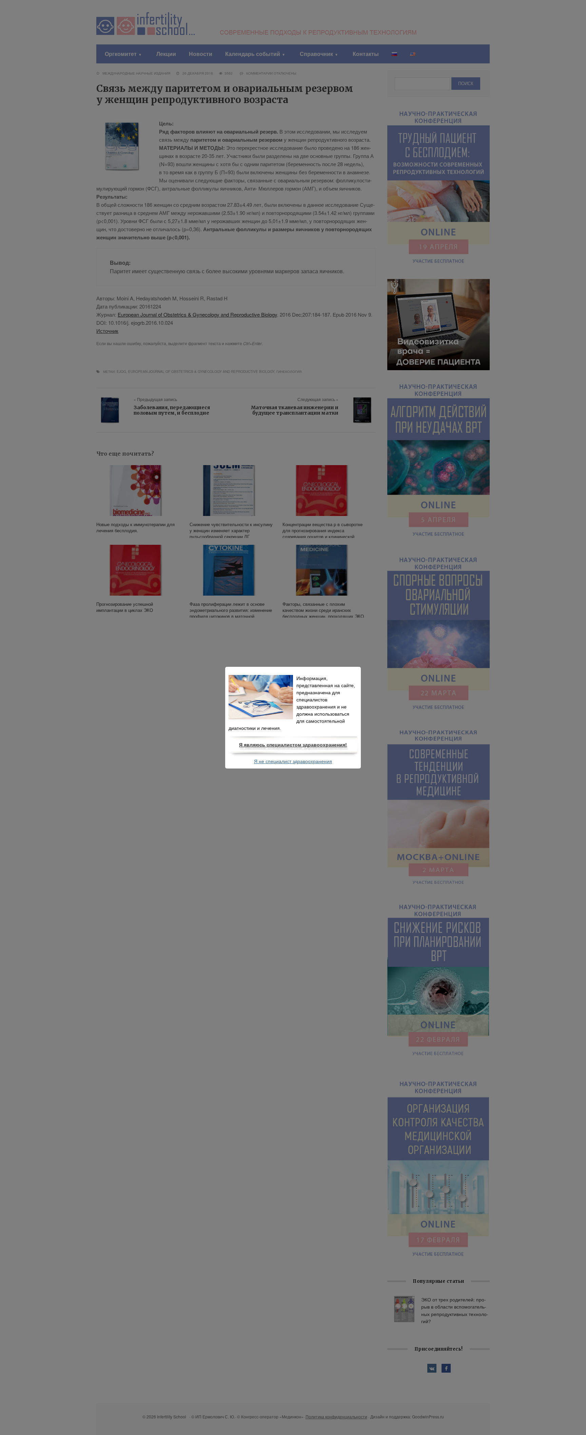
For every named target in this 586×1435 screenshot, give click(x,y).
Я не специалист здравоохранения (293, 761)
